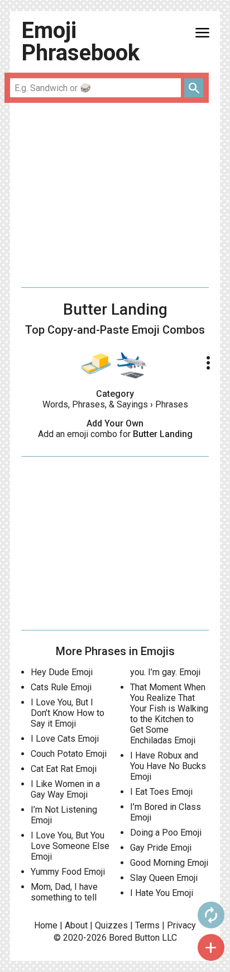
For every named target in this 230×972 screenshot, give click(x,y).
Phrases (171, 404)
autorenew (211, 915)
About (76, 925)
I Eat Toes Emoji (161, 791)
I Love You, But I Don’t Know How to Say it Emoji (67, 713)
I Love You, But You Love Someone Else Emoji (70, 846)
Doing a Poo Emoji (166, 832)
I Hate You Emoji (161, 893)
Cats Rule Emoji (61, 687)
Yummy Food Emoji (68, 871)
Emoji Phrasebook (80, 41)
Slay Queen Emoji (164, 878)
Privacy (181, 925)
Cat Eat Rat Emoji (64, 769)
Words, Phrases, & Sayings (95, 404)
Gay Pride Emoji (160, 847)
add (211, 947)
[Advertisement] (115, 195)
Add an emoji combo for (115, 434)
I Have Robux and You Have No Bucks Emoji (168, 766)
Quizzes (111, 925)
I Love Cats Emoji (65, 738)
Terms (147, 925)
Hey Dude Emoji (62, 672)
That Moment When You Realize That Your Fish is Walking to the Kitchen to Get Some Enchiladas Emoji (169, 714)
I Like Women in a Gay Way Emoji (65, 789)
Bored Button (134, 937)
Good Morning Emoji (169, 862)
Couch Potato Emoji (69, 753)
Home (46, 925)
